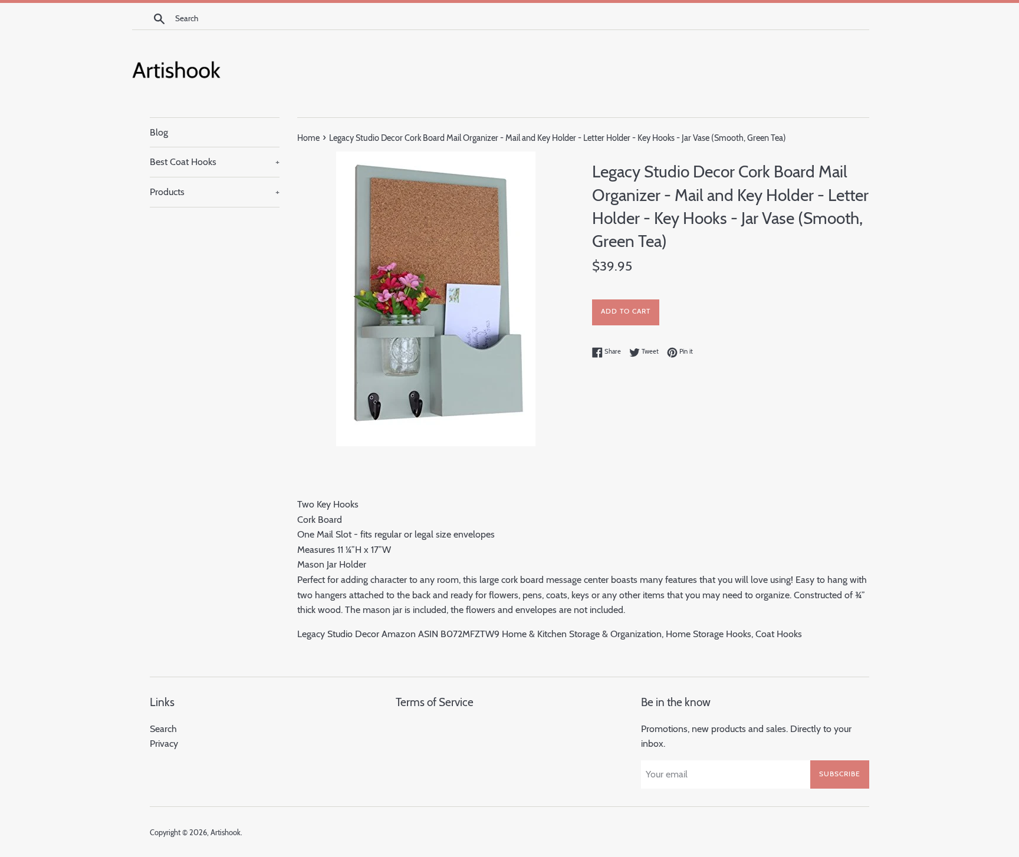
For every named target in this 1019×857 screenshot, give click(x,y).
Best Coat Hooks (215, 161)
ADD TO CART (625, 310)
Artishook (226, 832)
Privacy (164, 743)
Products (215, 191)
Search (163, 728)
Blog (159, 132)
